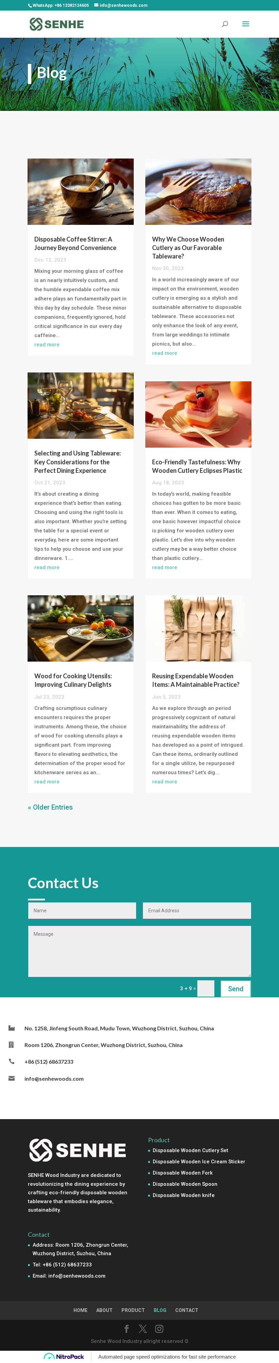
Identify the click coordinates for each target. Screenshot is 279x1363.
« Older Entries (50, 807)
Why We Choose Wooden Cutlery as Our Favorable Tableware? (188, 247)
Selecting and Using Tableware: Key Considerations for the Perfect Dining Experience (77, 461)
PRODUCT (133, 1310)
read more (47, 345)
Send (236, 989)
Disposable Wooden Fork (183, 1173)
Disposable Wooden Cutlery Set (190, 1150)
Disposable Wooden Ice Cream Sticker (199, 1162)
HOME (80, 1310)
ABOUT (104, 1310)
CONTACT (186, 1310)
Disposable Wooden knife (184, 1195)
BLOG (160, 1310)
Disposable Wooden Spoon (185, 1184)
